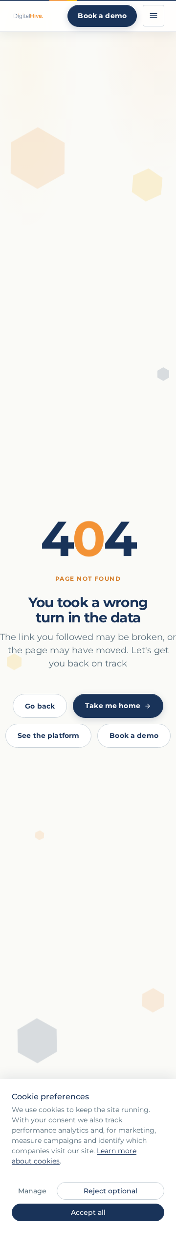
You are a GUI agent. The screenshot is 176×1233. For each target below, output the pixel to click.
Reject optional (110, 1190)
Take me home (112, 705)
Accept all (88, 1212)
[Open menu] (153, 15)
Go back (40, 706)
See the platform (48, 735)
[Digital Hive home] (28, 15)
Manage (32, 1190)
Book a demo (102, 15)
